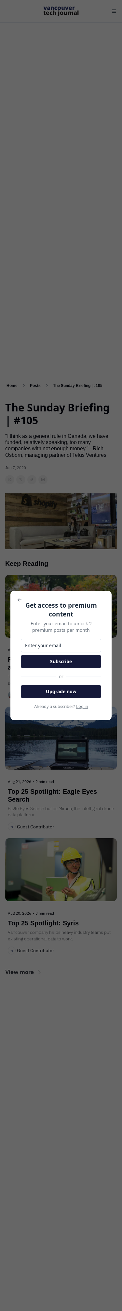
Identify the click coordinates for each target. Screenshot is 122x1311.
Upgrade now (61, 691)
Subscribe (61, 661)
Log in (82, 706)
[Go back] (19, 600)
